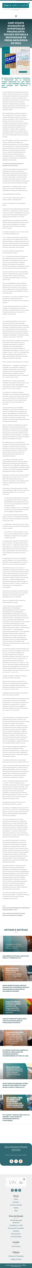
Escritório (16, 1202)
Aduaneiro (16, 1222)
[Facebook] (11, 1161)
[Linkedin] (21, 1161)
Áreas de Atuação (16, 1205)
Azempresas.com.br (16, 1266)
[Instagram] (16, 1161)
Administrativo (16, 1234)
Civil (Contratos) (16, 1236)
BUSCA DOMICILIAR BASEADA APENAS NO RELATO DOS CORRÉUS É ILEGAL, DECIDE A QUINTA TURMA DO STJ (15, 1085)
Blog (16, 1210)
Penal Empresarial (16, 1220)
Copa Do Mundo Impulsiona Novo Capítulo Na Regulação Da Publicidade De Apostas (15, 1020)
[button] (16, 16)
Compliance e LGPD (16, 1225)
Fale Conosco (16, 1246)
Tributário (16, 1231)
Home (16, 1199)
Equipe (16, 1208)
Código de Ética (16, 1259)
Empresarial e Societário (16, 1228)
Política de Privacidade (16, 1256)
